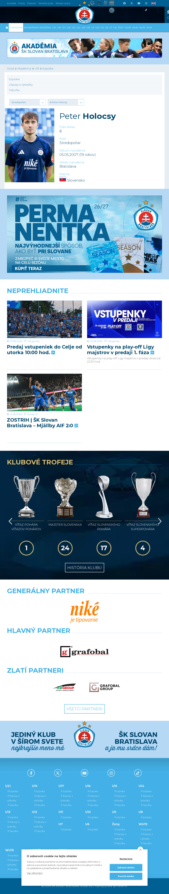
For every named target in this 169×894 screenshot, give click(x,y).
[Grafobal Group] (104, 687)
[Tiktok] (146, 10)
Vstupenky (33, 341)
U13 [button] (83, 27)
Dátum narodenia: (72, 150)
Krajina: (64, 174)
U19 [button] (59, 27)
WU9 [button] (149, 27)
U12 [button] (88, 27)
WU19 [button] (128, 27)
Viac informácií (34, 873)
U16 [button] (68, 27)
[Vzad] (10, 521)
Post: (62, 138)
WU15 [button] (135, 27)
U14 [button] (78, 27)
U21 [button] (54, 27)
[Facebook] (124, 3)
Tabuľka (14, 90)
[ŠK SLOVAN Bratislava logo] (84, 12)
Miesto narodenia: (72, 162)
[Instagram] (146, 3)
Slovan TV (32, 414)
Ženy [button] (121, 27)
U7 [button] (110, 27)
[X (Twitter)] (131, 3)
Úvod (10, 68)
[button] (27, 102)
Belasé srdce (63, 3)
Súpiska (47, 68)
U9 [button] (102, 27)
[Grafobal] (84, 651)
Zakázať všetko (126, 867)
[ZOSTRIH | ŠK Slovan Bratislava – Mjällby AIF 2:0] (44, 392)
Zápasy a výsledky (21, 84)
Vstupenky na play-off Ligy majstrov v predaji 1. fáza (120, 349)
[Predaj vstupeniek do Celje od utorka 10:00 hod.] (44, 319)
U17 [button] (64, 27)
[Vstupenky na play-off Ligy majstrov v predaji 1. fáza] (124, 319)
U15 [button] (73, 27)
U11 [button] (92, 27)
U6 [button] (115, 27)
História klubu (84, 567)
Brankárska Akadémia (37, 27)
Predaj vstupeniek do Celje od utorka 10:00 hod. (44, 349)
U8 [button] (106, 27)
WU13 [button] (142, 27)
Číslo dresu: (67, 127)
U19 (36, 68)
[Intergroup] (64, 687)
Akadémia (24, 68)
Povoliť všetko (126, 876)
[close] (140, 849)
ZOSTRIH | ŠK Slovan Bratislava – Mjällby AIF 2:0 (40, 422)
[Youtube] (138, 3)
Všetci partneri (84, 708)
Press (21, 3)
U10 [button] (97, 27)
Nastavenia (126, 859)
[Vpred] (159, 521)
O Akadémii (15, 27)
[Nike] (84, 612)
